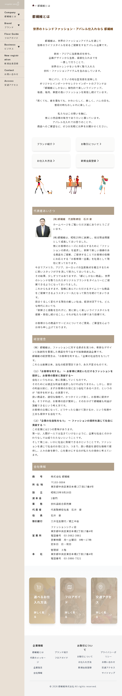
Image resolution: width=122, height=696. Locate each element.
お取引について (85, 656)
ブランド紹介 (61, 652)
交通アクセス (108, 667)
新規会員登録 (85, 667)
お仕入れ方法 (85, 661)
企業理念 (37, 667)
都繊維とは (38, 652)
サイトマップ (108, 672)
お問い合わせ (108, 661)
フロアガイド (61, 657)
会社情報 (37, 672)
